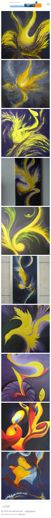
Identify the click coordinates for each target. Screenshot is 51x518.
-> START (5, 506)
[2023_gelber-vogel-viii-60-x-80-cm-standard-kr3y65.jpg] (25, 132)
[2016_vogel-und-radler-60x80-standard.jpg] (25, 377)
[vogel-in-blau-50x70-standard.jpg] (25, 475)
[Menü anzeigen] (48, 4)
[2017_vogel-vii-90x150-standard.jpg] (25, 35)
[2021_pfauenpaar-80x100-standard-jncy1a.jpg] (25, 426)
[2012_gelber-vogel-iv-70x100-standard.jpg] (25, 230)
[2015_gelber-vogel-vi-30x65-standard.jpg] (25, 181)
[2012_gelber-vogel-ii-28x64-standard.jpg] (25, 279)
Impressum (30, 511)
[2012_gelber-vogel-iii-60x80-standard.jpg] (25, 83)
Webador (21, 514)
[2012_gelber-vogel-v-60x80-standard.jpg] (25, 328)
